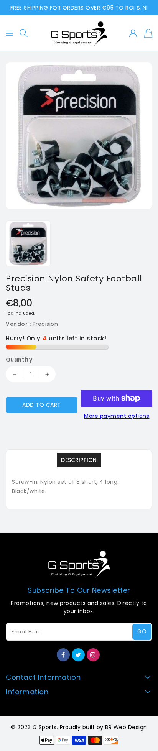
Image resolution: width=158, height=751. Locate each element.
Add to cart (41, 405)
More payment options (116, 416)
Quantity (19, 359)
